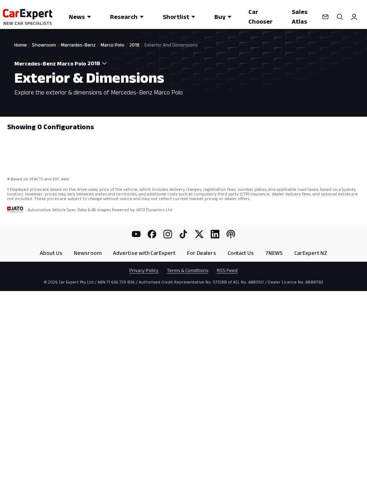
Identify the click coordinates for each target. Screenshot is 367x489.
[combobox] (98, 63)
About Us (51, 253)
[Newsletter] (325, 17)
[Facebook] (152, 234)
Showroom (44, 45)
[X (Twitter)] (199, 234)
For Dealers (201, 253)
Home (20, 45)
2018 (134, 45)
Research (124, 16)
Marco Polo (112, 45)
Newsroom (87, 253)
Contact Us (241, 253)
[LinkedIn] (215, 234)
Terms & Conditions (187, 270)
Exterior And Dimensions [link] (171, 45)
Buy (219, 16)
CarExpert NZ (310, 253)
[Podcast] (231, 234)
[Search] (340, 17)
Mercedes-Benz (78, 45)
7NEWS (274, 253)
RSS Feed (227, 270)
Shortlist (176, 16)
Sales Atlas (300, 16)
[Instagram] (167, 234)
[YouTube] (136, 234)
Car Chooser (260, 16)
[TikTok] (183, 234)
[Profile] (354, 17)
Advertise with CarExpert (144, 253)
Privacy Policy (143, 270)
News (77, 16)
